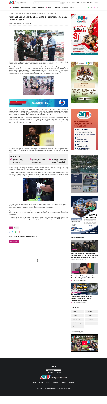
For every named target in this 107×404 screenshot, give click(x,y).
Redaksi (78, 2)
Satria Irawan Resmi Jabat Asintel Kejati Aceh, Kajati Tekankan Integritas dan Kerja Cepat (59, 161)
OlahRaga (65, 7)
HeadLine (16, 7)
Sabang (75, 249)
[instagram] (94, 8)
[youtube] (97, 8)
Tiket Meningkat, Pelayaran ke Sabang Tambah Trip (19, 161)
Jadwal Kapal (76, 319)
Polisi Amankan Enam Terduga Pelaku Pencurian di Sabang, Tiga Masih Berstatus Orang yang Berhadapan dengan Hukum (84, 255)
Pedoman (83, 2)
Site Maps (90, 2)
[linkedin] (22, 232)
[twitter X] (85, 8)
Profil (68, 2)
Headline (89, 311)
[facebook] (83, 8)
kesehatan (90, 323)
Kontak (72, 2)
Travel (72, 7)
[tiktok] (91, 8)
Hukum (33, 7)
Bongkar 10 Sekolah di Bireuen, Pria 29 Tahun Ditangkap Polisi (38, 161)
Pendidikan (76, 271)
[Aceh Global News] (17, 4)
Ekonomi (75, 311)
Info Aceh (89, 315)
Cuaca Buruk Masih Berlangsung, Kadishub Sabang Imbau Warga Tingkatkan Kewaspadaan (81, 298)
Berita (49, 7)
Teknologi (57, 7)
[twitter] (13, 232)
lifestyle (75, 327)
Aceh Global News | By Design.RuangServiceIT (58, 388)
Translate (58, 372)
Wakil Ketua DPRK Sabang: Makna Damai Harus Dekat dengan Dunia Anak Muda (84, 277)
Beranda (11, 13)
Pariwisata (41, 7)
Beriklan (96, 2)
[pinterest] (19, 232)
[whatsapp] (88, 8)
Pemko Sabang (25, 7)
